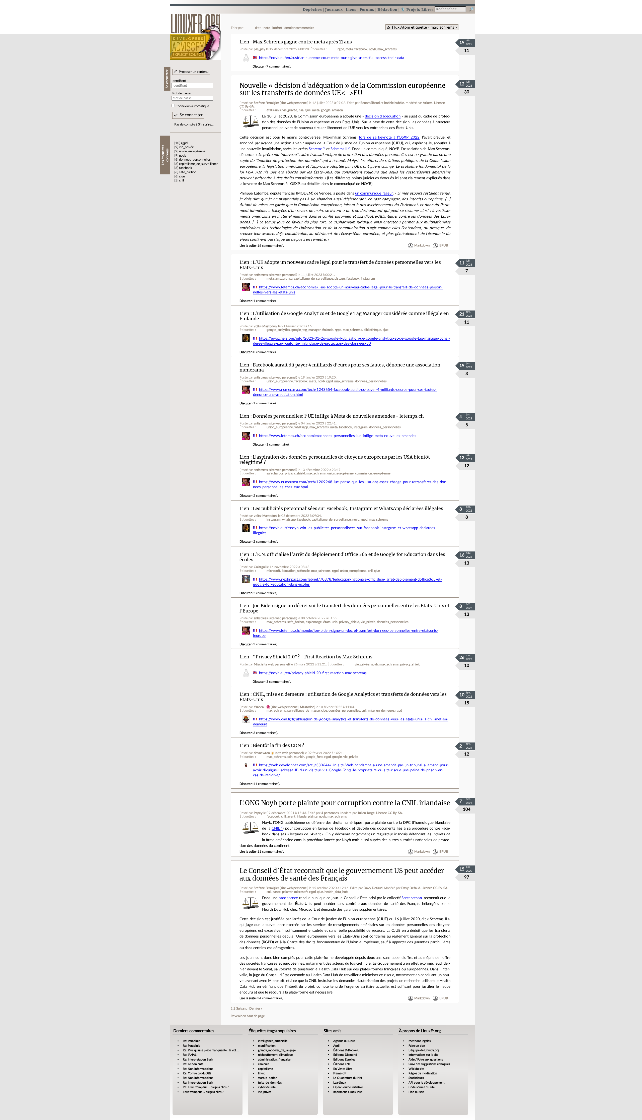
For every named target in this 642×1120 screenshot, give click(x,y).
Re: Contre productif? (197, 1073)
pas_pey (259, 49)
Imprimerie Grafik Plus (347, 1091)
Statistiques (416, 1077)
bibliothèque (372, 329)
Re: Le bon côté (193, 1064)
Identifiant (179, 80)
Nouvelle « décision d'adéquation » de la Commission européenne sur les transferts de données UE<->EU (342, 89)
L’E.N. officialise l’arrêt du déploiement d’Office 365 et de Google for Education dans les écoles (342, 557)
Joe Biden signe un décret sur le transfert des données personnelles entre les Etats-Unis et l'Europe (344, 608)
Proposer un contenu (193, 71)
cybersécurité (267, 1087)
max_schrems (387, 49)
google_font (314, 756)
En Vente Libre (342, 1068)
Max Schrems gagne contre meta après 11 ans (302, 42)
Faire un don (417, 1045)
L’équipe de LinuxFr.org (424, 1050)
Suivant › (242, 1008)
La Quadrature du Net (347, 1077)
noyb (182, 155)
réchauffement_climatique (275, 1054)
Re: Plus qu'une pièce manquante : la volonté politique (219, 1050)
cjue (182, 176)
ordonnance (288, 898)
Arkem (428, 102)
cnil (181, 180)
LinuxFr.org (195, 34)
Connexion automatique (192, 106)
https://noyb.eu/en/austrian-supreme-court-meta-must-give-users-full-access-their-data (331, 58)
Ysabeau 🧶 (262, 707)
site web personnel (294, 102)
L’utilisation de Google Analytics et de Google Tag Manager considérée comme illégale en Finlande (344, 316)
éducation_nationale (296, 570)
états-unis (274, 110)
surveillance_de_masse (303, 710)
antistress (261, 274)
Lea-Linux (339, 1082)
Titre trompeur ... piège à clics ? (203, 1091)
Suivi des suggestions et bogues (429, 1064)
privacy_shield (295, 473)
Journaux (334, 9)
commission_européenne (372, 473)
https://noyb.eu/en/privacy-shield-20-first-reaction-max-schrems (313, 673)
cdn (289, 756)
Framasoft (339, 1073)
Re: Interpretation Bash (198, 1059)
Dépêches (312, 9)
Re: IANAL (189, 1054)
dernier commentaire (299, 27)
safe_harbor (187, 172)
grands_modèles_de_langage (277, 1050)
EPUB (443, 245)
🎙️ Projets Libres (417, 9)
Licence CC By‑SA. (389, 813)
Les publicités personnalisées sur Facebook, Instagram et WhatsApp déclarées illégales (348, 508)
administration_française (274, 1059)
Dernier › (255, 1008)
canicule (263, 1064)
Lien (244, 42)
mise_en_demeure (381, 710)
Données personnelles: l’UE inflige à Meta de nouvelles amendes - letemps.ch (338, 416)
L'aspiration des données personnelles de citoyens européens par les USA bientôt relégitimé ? (334, 459)
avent (291, 816)
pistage (340, 278)
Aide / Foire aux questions (426, 1059)
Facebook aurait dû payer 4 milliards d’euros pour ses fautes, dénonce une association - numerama (341, 367)
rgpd (184, 143)
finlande (327, 329)
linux (261, 1073)
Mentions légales (420, 1040)
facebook (185, 167)
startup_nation (267, 1077)
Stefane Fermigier (266, 102)
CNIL (276, 828)
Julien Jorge (366, 813)
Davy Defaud (373, 888)
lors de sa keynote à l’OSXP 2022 (389, 137)
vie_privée (186, 147)
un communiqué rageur (374, 193)
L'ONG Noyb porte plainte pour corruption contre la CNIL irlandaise (344, 803)
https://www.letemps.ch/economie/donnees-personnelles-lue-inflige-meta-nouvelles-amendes (337, 436)
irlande (301, 816)
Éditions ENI (341, 1064)
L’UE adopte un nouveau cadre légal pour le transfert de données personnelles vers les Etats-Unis (340, 264)
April (336, 1045)
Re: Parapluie (191, 1040)
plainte (312, 816)
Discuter (259, 66)
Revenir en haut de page (248, 1016)
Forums (367, 9)
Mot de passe (181, 93)
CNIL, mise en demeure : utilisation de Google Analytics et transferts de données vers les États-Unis (343, 696)
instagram (368, 278)
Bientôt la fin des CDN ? (278, 745)
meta (349, 49)
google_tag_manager (306, 329)
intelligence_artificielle (272, 1040)
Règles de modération (423, 1073)
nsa (301, 110)
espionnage (314, 622)
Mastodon (269, 326)
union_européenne (192, 151)
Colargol (260, 567)
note (267, 27)
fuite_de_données (270, 1082)
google (326, 110)
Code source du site (422, 1087)
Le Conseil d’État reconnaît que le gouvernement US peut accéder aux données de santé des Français (341, 874)
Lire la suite (247, 245)
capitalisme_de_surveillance (198, 163)
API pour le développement (426, 1082)
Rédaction (387, 9)
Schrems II (339, 149)
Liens (351, 9)
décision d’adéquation (382, 116)
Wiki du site (416, 1068)
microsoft (273, 570)
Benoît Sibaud (370, 102)
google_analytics (278, 329)
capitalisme (265, 1068)
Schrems (316, 149)
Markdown (422, 245)
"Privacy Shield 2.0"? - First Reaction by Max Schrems (312, 657)
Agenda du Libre (344, 1040)
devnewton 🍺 (264, 753)
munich (299, 756)
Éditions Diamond (345, 1054)
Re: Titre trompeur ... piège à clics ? (205, 1087)
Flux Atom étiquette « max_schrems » (424, 27)
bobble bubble (394, 102)
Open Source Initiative (348, 1087)
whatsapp (301, 427)
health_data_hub (336, 891)
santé (277, 891)
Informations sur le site (423, 1054)
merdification (267, 1045)
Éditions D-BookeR (346, 1050)
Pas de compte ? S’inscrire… (194, 124)
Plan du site (416, 1091)
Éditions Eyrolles (344, 1059)
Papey (258, 813)
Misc (257, 664)
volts (257, 326)
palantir (287, 891)
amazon (337, 110)
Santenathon (412, 898)
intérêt (277, 27)
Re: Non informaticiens (198, 1068)
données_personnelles (195, 159)
